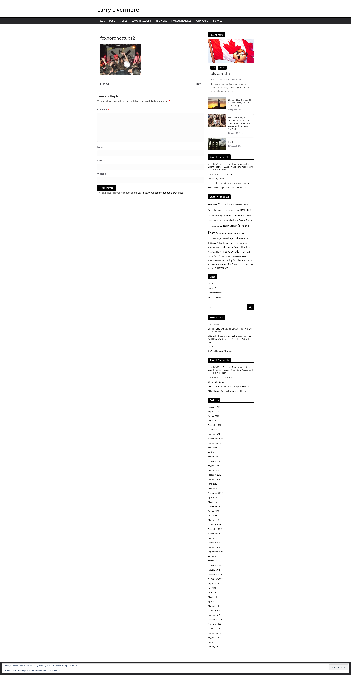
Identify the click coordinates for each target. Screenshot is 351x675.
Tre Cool (211, 268)
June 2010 (212, 592)
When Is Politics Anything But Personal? (233, 183)
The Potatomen (235, 264)
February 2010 (214, 610)
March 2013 (213, 520)
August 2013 (213, 511)
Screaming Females (238, 256)
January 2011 (214, 569)
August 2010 (213, 583)
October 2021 (214, 429)
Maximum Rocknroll (215, 247)
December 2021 (215, 425)
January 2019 (214, 479)
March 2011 (213, 560)
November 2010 (215, 579)
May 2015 (212, 502)
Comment (103, 109)
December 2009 (215, 619)
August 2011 (213, 556)
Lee (209, 183)
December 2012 (215, 529)
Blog (102, 20)
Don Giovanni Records (222, 220)
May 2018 (212, 488)
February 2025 (214, 407)
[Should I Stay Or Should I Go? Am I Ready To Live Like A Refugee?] (217, 105)
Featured (222, 68)
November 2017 (215, 493)
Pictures (217, 20)
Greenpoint (221, 233)
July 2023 (212, 420)
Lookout (213, 243)
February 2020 (214, 461)
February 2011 (214, 565)
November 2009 (215, 624)
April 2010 (212, 601)
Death (230, 142)
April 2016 (212, 497)
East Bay (234, 220)
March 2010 (213, 606)
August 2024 (213, 411)
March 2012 (213, 538)
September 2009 (215, 633)
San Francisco (222, 256)
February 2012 (214, 542)
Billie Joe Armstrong (215, 216)
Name (101, 147)
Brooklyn (229, 215)
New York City (222, 252)
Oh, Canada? (220, 73)
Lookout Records (229, 243)
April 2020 (212, 452)
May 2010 (212, 597)
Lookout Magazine (141, 20)
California (240, 215)
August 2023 (213, 416)
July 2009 (212, 642)
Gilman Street (228, 226)
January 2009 (214, 646)
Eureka (211, 226)
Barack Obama (224, 210)
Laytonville (234, 238)
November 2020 (215, 438)
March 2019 (213, 470)
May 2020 (212, 447)
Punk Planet (202, 20)
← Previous (103, 83)
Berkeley (245, 210)
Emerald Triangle (245, 220)
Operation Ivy (236, 251)
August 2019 (213, 465)
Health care (231, 233)
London (244, 238)
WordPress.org (214, 297)
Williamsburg (221, 267)
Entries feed (213, 288)
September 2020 (215, 443)
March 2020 (213, 456)
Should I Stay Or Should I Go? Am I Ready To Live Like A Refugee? (239, 103)
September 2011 (215, 551)
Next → (200, 83)
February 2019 (214, 474)
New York (212, 252)
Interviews (161, 20)
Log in (210, 283)
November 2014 (215, 506)
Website (101, 173)
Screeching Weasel (214, 260)
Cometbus (249, 216)
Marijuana (243, 243)
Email (101, 160)
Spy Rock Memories (181, 20)
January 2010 (214, 615)
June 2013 (212, 515)
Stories (123, 20)
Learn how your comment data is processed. (161, 192)
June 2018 (212, 484)
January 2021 (214, 434)
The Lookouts (221, 264)
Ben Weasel (235, 210)
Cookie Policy (55, 670)
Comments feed (215, 292)
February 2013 (214, 524)
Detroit (210, 220)
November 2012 (215, 533)
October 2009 (214, 628)
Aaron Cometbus (220, 204)
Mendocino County (232, 247)
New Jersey (246, 247)
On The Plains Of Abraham (220, 351)
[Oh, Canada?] (231, 51)
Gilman (216, 226)
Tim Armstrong (248, 264)
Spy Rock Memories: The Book (234, 187)
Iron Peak (241, 233)
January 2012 (214, 547)
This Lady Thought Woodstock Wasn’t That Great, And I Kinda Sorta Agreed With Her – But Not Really (239, 123)
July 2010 (212, 588)
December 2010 (215, 574)
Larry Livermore (118, 9)
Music (112, 20)
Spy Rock (225, 260)
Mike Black (213, 187)
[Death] (217, 144)
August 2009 (213, 637)
